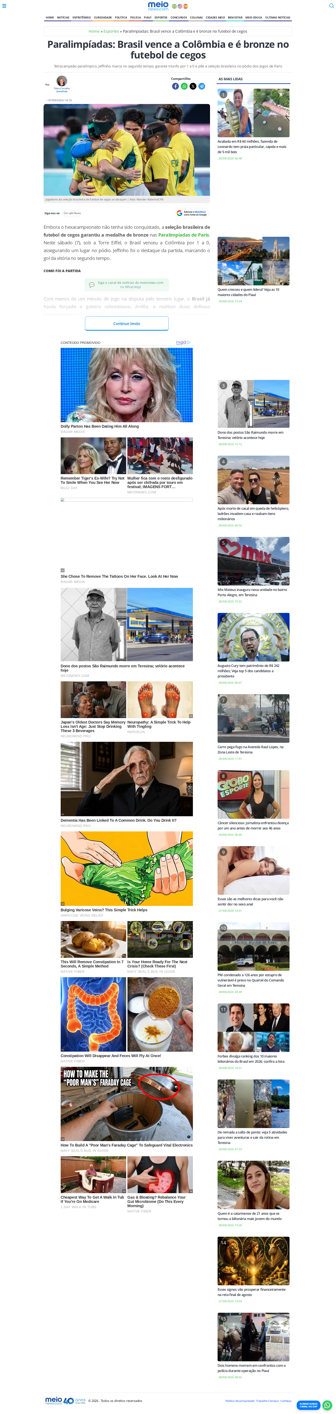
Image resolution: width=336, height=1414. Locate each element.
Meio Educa (253, 17)
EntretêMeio (82, 17)
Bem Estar (235, 17)
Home (50, 17)
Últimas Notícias (277, 17)
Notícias (63, 17)
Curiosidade (103, 17)
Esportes (161, 17)
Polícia (135, 17)
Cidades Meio (215, 17)
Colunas (196, 17)
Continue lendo (126, 323)
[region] (253, 201)
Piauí (147, 17)
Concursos (179, 17)
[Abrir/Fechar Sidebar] (4, 5)
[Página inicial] (158, 6)
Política (121, 17)
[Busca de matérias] (331, 7)
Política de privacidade (240, 1401)
